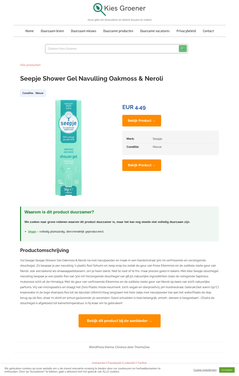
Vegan (32, 231)
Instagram (99, 363)
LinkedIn (129, 363)
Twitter (142, 363)
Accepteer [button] (227, 370)
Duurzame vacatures (155, 31)
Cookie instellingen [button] (205, 369)
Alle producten (30, 65)
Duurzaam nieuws (83, 31)
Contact (208, 31)
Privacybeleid (186, 31)
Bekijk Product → (142, 120)
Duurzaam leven (52, 31)
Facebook (114, 363)
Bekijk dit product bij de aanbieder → (119, 320)
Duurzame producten (118, 31)
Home (29, 31)
